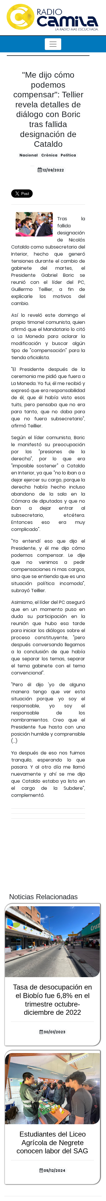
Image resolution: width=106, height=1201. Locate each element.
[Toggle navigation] (53, 44)
